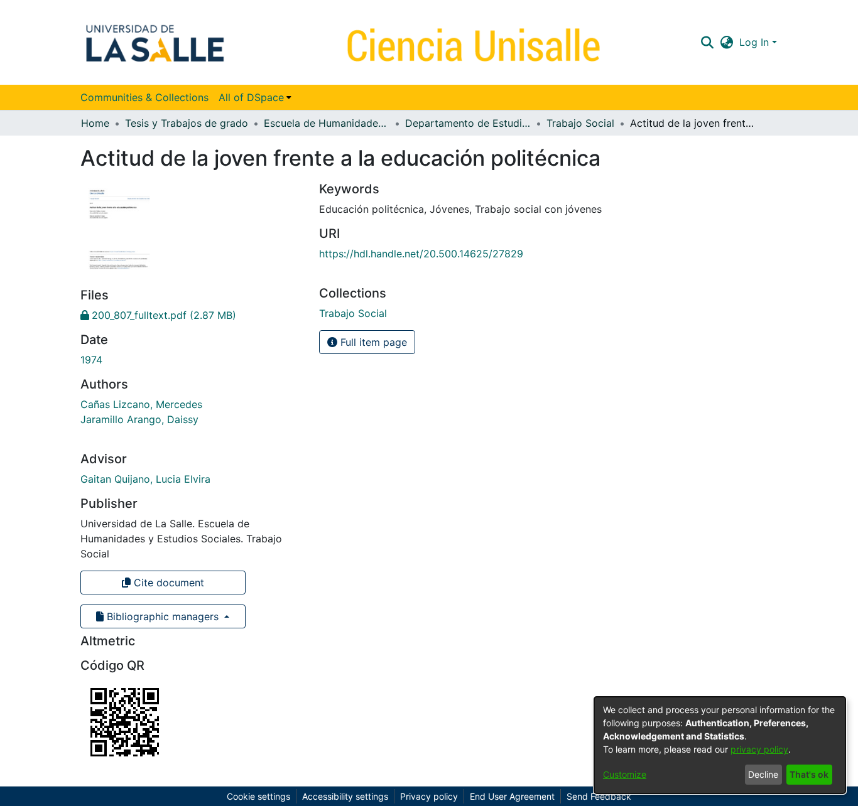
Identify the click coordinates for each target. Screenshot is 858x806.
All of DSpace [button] (251, 97)
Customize (624, 774)
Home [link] (95, 123)
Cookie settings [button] (258, 796)
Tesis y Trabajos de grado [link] (186, 123)
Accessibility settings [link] (345, 796)
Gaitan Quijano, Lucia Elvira (145, 479)
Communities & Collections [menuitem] (144, 97)
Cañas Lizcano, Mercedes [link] (141, 404)
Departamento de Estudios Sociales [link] (468, 123)
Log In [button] (755, 42)
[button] (707, 42)
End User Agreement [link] (512, 796)
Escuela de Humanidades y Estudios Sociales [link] (326, 123)
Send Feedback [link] (599, 796)
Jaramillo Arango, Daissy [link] (139, 419)
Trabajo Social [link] (580, 123)
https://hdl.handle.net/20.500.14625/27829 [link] (421, 253)
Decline (763, 774)
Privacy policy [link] (429, 796)
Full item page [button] (372, 342)
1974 (91, 359)
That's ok (809, 774)
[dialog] (719, 745)
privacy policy (759, 749)
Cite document (167, 582)
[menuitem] (255, 97)
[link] (158, 315)
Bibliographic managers (163, 616)
